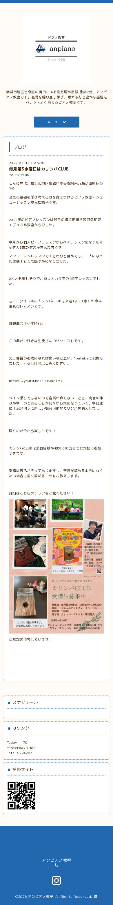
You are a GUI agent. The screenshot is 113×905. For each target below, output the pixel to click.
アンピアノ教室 (40, 896)
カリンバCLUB (19, 175)
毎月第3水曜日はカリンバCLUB (39, 169)
